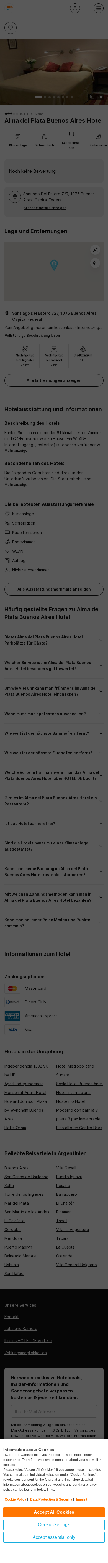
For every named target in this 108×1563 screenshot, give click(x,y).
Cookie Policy (15, 1499)
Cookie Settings (54, 1524)
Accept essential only (54, 1537)
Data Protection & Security (51, 1499)
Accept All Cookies (54, 1512)
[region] (54, 1501)
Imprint (81, 1499)
